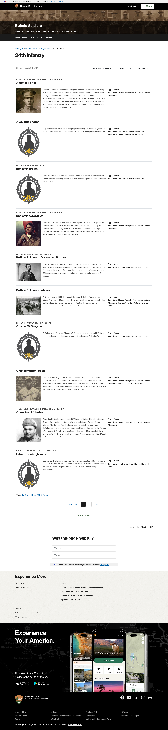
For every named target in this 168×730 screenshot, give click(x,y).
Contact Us (22, 617)
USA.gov (125, 712)
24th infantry (42, 495)
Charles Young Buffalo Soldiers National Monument (83, 587)
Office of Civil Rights (130, 715)
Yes (59, 548)
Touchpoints (104, 564)
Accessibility (20, 712)
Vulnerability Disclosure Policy (99, 719)
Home (17, 37)
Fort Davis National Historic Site (75, 591)
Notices (54, 712)
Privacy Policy (21, 715)
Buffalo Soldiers (28, 25)
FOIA (17, 719)
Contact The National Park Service (66, 715)
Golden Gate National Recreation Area (77, 595)
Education (48, 37)
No (59, 555)
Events (39, 37)
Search (134, 6)
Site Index (41, 613)
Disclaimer (90, 715)
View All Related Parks (73, 599)
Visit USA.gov (75, 724)
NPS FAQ (55, 719)
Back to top (84, 515)
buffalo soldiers (29, 495)
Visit (32, 37)
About (24, 37)
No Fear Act (91, 712)
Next (97, 505)
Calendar (19, 613)
